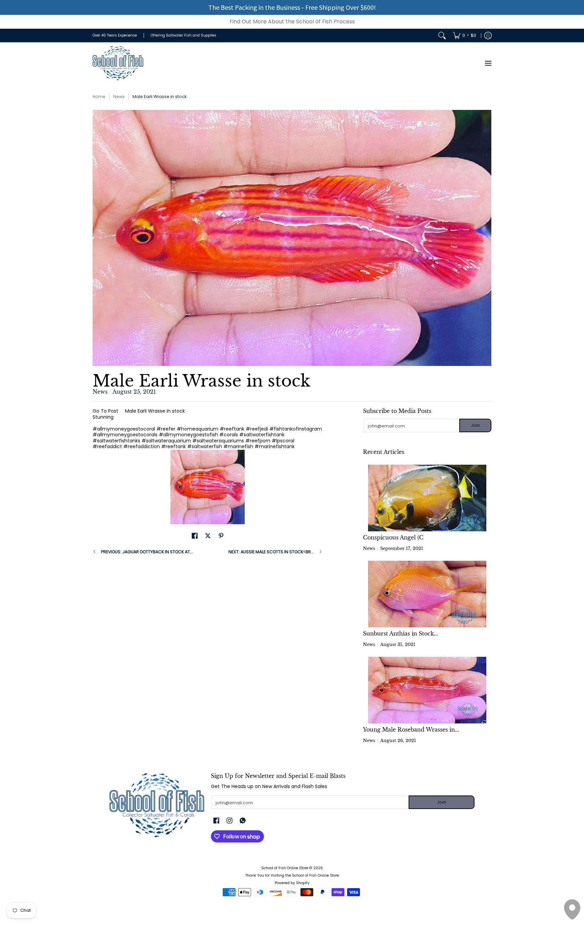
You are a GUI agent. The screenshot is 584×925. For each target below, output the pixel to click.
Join (475, 425)
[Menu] (487, 63)
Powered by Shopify (292, 882)
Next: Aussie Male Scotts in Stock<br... (271, 552)
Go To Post (105, 411)
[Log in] (488, 35)
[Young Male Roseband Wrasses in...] (427, 690)
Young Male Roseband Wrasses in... (411, 729)
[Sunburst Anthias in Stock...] (427, 594)
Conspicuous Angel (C (393, 537)
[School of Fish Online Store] (118, 63)
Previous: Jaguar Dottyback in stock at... (147, 552)
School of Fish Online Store (284, 868)
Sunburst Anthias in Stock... (400, 633)
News (119, 96)
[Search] (442, 35)
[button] (194, 535)
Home (99, 96)
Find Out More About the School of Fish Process (292, 21)
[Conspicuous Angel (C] (427, 498)
